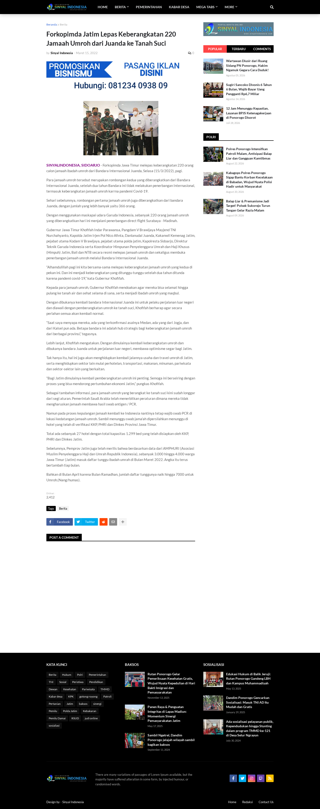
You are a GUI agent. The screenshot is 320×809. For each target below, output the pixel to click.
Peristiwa (77, 682)
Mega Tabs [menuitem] (205, 7)
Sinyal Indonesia (73, 802)
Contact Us (266, 802)
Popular (215, 49)
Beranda (51, 24)
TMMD (104, 689)
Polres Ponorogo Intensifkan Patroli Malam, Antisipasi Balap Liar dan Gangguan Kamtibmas (249, 153)
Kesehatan (69, 689)
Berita (63, 24)
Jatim (70, 703)
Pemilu (53, 711)
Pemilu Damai (57, 718)
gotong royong (88, 696)
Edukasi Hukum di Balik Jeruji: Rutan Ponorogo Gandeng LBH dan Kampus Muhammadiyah (248, 678)
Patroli (107, 696)
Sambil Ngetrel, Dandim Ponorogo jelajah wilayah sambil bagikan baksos (171, 739)
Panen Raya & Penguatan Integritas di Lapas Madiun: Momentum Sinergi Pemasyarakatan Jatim (167, 714)
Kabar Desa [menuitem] (179, 7)
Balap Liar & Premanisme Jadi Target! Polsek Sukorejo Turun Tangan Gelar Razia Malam (248, 205)
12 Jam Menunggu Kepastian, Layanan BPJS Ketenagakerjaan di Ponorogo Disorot (248, 112)
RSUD (75, 718)
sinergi (97, 703)
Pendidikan (96, 682)
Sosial (62, 682)
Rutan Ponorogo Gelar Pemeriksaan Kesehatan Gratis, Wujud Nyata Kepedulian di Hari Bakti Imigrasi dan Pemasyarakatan (171, 683)
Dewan (53, 689)
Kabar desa (55, 696)
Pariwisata (88, 689)
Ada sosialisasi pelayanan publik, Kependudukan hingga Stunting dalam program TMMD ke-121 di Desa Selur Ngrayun (249, 728)
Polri (80, 674)
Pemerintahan (97, 674)
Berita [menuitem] (120, 7)
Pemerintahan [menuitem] (149, 7)
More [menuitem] (229, 7)
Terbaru (239, 49)
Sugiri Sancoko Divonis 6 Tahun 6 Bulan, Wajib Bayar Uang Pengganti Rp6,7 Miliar (249, 89)
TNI (51, 682)
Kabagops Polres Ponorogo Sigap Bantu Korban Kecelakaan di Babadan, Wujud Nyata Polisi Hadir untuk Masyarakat (249, 180)
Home (232, 802)
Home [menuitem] (103, 7)
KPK (71, 696)
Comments (262, 49)
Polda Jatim (70, 711)
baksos (83, 703)
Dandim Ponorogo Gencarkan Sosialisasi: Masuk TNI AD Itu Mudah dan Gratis (247, 702)
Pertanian (55, 703)
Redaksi (247, 802)
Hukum (66, 674)
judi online (91, 718)
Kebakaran (89, 711)
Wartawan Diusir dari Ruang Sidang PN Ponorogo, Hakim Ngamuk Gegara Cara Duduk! (247, 65)
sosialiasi (54, 725)
